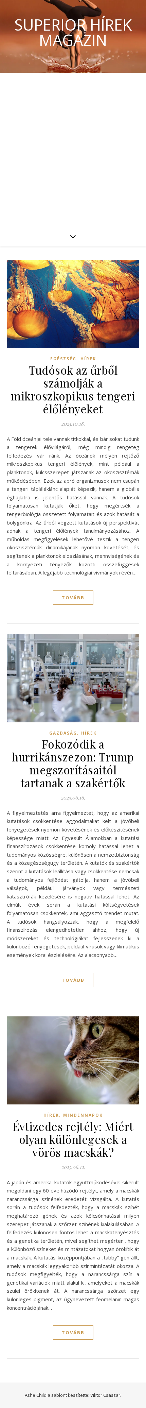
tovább (73, 598)
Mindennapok (83, 1115)
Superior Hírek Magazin (73, 32)
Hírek (88, 359)
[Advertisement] (73, 149)
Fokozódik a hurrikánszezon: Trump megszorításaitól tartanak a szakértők (73, 763)
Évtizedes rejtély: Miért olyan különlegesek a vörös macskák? (73, 1139)
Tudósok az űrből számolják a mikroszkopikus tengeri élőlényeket (73, 389)
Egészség (63, 359)
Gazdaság (63, 733)
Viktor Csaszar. (105, 1395)
